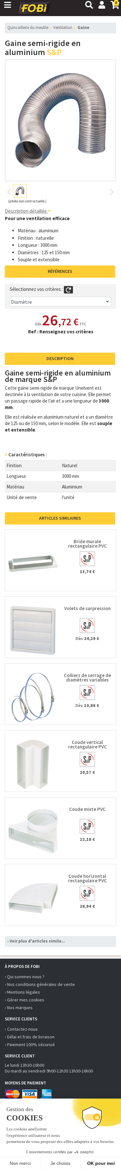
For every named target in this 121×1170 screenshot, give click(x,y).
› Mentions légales (22, 992)
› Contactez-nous (21, 1029)
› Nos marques (19, 1007)
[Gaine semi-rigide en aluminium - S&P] (60, 120)
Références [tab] (60, 271)
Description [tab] (60, 358)
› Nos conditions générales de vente (40, 984)
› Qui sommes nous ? (25, 977)
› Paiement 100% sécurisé (30, 1044)
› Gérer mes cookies (24, 1000)
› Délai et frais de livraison (30, 1037)
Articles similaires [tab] (60, 518)
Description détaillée (26, 211)
